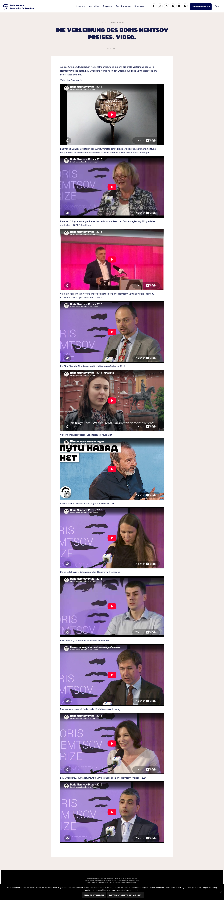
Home (102, 22)
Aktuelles (94, 6)
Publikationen (123, 6)
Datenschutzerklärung (125, 895)
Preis (121, 22)
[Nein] (220, 892)
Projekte (107, 6)
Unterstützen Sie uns (201, 7)
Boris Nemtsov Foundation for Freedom (19, 7)
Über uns (80, 6)
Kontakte (139, 6)
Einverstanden (94, 895)
